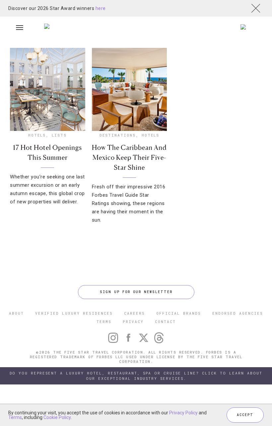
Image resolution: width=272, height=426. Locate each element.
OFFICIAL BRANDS (178, 313)
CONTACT (165, 321)
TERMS (104, 321)
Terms (15, 417)
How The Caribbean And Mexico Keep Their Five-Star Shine (129, 157)
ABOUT (16, 313)
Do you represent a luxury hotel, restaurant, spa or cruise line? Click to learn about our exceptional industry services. (136, 376)
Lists (59, 135)
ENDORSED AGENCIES (237, 313)
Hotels (37, 135)
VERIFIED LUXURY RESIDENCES (74, 313)
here (101, 8)
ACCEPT (245, 415)
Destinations (118, 135)
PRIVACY (133, 321)
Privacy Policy (183, 412)
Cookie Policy (57, 417)
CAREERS (134, 313)
